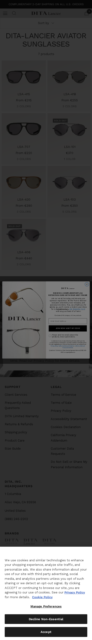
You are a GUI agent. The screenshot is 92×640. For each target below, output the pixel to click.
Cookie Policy (42, 597)
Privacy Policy (74, 592)
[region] (46, 593)
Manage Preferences (46, 606)
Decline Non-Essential (46, 619)
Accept (46, 632)
